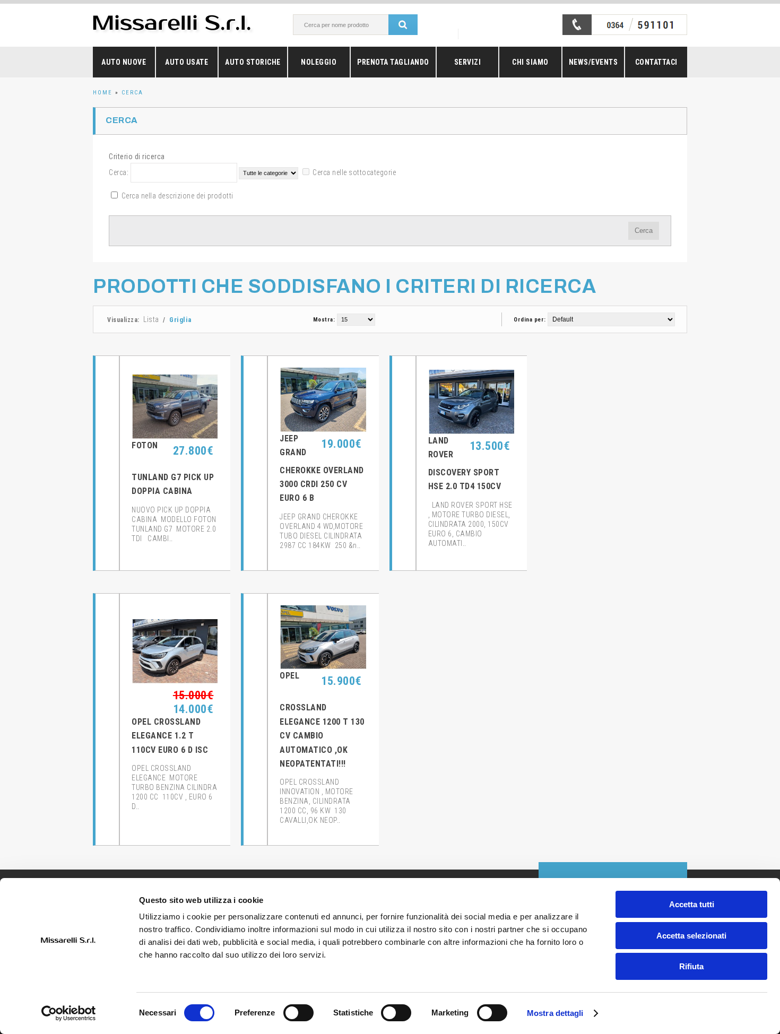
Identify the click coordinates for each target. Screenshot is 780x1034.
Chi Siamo (530, 62)
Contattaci (656, 62)
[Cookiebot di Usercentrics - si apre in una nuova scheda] (68, 1013)
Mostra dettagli (555, 1013)
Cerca (132, 92)
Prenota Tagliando (393, 62)
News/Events (593, 62)
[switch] (298, 1012)
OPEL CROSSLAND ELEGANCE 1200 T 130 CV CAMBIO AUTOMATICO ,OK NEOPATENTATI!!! (322, 720)
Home (102, 92)
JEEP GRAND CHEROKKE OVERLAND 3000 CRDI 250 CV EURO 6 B (322, 468)
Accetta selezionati (691, 935)
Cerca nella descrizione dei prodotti (177, 196)
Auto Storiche (253, 62)
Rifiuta (691, 966)
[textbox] (352, 24)
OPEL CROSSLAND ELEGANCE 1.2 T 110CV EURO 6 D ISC (170, 736)
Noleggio (318, 62)
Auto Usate (186, 62)
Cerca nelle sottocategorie (354, 172)
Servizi (467, 62)
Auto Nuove (123, 62)
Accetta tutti (691, 904)
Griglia (180, 320)
